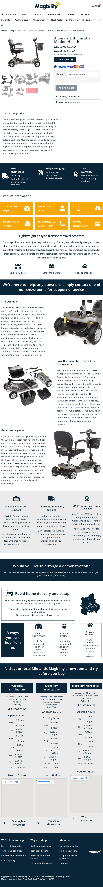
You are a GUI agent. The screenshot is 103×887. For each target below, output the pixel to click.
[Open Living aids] (44, 14)
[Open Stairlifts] (12, 19)
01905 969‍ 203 (87, 705)
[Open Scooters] (76, 14)
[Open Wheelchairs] (47, 19)
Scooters (21, 30)
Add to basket (66, 88)
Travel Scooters (36, 30)
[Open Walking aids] (30, 19)
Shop (12, 30)
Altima (67, 876)
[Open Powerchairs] (62, 14)
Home (4, 30)
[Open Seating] (88, 14)
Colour (59, 74)
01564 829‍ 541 (18, 709)
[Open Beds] (28, 14)
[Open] (100, 19)
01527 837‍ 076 (53, 711)
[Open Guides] (94, 19)
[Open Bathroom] (18, 14)
